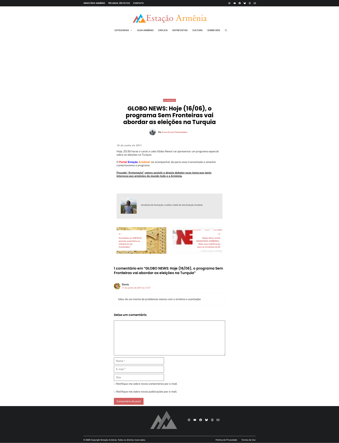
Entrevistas (180, 30)
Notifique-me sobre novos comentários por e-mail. (147, 383)
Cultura (197, 30)
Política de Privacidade (226, 440)
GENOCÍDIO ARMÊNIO (94, 3)
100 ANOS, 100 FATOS (119, 3)
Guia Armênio (145, 30)
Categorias (121, 30)
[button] (224, 30)
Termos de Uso (248, 440)
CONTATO (138, 3)
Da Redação (169, 100)
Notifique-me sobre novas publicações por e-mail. (146, 391)
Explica (163, 30)
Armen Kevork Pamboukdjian (174, 132)
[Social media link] (229, 3)
